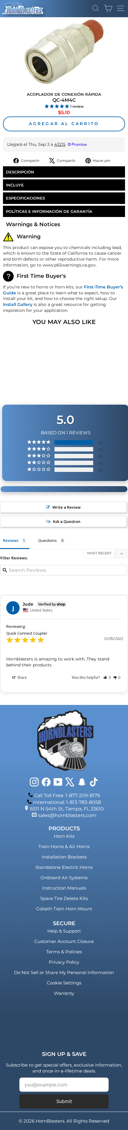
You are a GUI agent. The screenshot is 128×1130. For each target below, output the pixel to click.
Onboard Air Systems (64, 877)
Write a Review (66, 507)
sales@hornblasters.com (67, 815)
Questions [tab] (47, 540)
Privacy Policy (64, 962)
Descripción (20, 172)
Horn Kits (64, 836)
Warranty (64, 993)
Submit (64, 1101)
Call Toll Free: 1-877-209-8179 (67, 795)
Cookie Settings (64, 983)
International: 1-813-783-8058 (67, 802)
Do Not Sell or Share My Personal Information (64, 972)
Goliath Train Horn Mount (64, 909)
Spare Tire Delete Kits (64, 898)
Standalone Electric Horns (64, 867)
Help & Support (64, 931)
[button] (107, 677)
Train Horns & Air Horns (64, 846)
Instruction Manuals (64, 888)
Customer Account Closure (64, 941)
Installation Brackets (64, 857)
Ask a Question (66, 521)
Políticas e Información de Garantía (49, 211)
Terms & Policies (64, 952)
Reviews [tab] (10, 540)
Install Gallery (17, 304)
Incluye (15, 185)
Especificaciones (25, 198)
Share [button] (21, 677)
